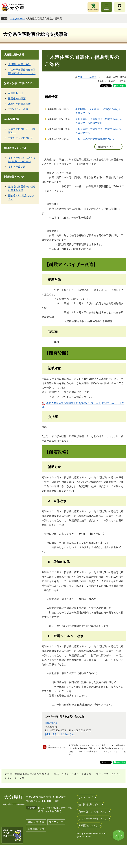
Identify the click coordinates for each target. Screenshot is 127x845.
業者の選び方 (11, 119)
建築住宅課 (51, 723)
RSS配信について (88, 825)
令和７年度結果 (17, 166)
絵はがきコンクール (15, 147)
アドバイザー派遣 (18, 109)
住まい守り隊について (20, 138)
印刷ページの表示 (87, 77)
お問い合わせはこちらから (59, 734)
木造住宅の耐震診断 (19, 103)
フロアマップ (56, 822)
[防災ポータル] (93, 7)
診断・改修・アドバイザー (19, 83)
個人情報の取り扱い (89, 804)
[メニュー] (106, 7)
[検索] (119, 7)
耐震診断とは (15, 93)
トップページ (17, 18)
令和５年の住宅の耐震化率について (95, 139)
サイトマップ (85, 797)
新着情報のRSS (105, 146)
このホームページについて (92, 818)
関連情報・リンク (14, 176)
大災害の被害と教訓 (19, 64)
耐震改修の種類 (17, 98)
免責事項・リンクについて (92, 811)
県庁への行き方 (36, 822)
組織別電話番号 (36, 829)
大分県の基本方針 (14, 54)
